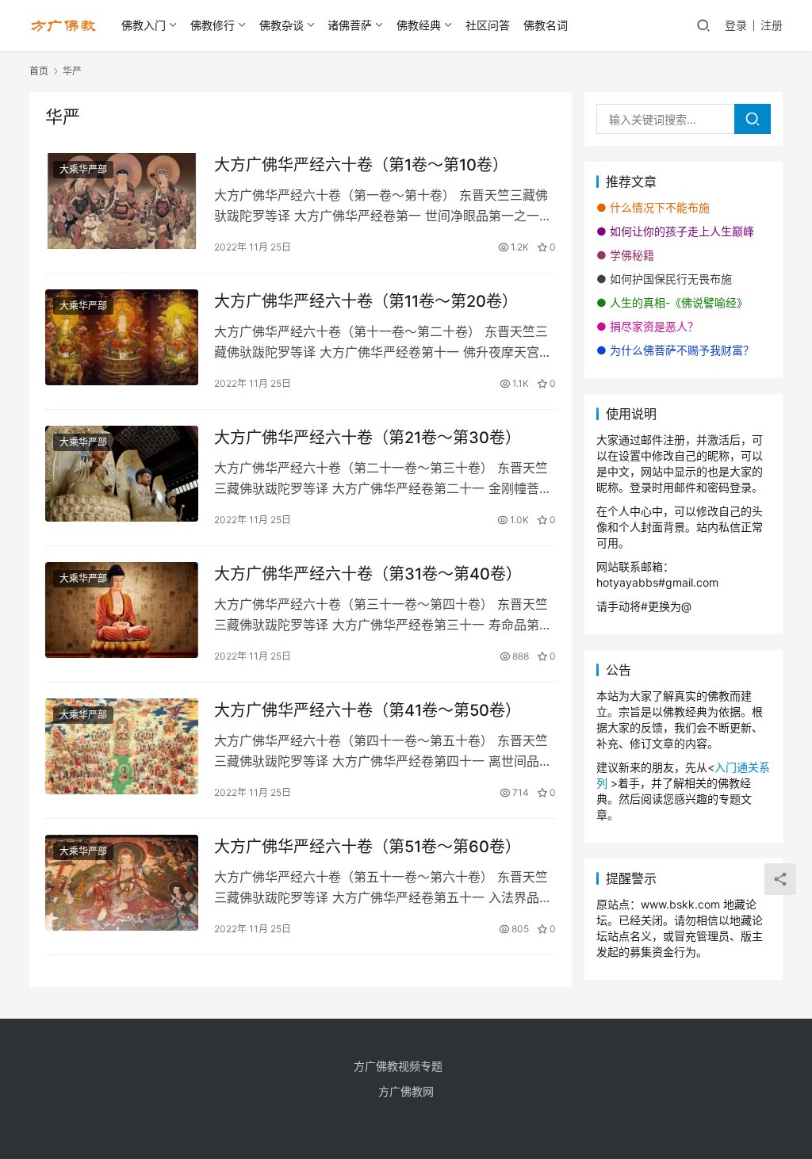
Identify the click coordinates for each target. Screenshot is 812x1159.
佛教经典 (418, 25)
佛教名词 (545, 25)
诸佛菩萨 (349, 25)
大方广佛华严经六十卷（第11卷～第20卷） (366, 301)
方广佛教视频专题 (398, 1066)
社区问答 (487, 25)
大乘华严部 (83, 169)
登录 (736, 25)
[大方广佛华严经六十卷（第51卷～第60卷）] (121, 883)
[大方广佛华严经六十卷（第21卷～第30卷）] (121, 474)
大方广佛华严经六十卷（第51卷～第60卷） (367, 846)
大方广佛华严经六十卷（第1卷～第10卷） (361, 164)
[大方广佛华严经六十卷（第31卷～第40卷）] (121, 610)
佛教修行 (212, 25)
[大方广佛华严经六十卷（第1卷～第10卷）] (121, 201)
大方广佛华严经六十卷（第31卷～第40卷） (368, 573)
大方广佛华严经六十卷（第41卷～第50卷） (367, 710)
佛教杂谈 (281, 25)
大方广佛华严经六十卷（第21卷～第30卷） (367, 437)
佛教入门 (143, 25)
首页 (38, 71)
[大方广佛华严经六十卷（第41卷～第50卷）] (121, 746)
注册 (771, 25)
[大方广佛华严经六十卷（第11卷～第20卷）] (121, 337)
